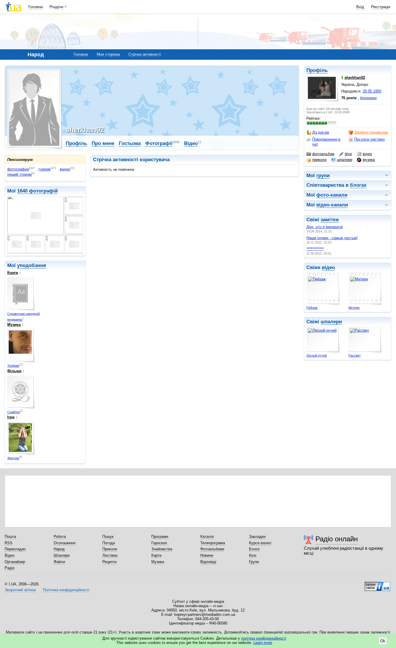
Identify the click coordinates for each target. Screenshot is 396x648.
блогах (358, 185)
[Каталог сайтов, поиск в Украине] (377, 584)
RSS (8, 543)
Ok (382, 641)
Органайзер (15, 562)
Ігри (10, 417)
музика (369, 159)
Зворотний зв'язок (20, 590)
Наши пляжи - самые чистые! (332, 238)
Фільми (14, 371)
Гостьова (130, 143)
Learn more (262, 642)
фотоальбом (323, 154)
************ (315, 249)
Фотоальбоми (212, 549)
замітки (330, 219)
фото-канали (331, 195)
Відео (191, 143)
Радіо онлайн (336, 539)
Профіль (317, 70)
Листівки (109, 555)
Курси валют (260, 543)
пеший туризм (19, 174)
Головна (35, 7)
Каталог (207, 536)
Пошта (10, 536)
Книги (12, 273)
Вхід (360, 7)
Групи (254, 562)
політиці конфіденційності (263, 638)
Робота (60, 536)
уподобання (31, 265)
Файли (59, 562)
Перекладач (15, 549)
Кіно (252, 555)
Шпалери (62, 555)
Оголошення (64, 543)
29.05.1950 (372, 91)
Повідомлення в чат (326, 141)
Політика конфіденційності (66, 590)
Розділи (56, 7)
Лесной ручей (316, 355)
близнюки (368, 98)
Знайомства (161, 549)
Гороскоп (159, 543)
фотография (18, 169)
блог (348, 154)
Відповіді (208, 562)
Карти (156, 555)
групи (323, 175)
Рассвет (354, 355)
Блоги (254, 549)
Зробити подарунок (371, 132)
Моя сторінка (108, 54)
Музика (14, 324)
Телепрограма (212, 543)
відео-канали (332, 205)
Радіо (9, 568)
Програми (159, 536)
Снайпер (13, 412)
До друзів (320, 132)
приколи (319, 159)
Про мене (103, 143)
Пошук (108, 536)
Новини (206, 555)
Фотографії (158, 143)
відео (367, 154)
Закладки (257, 536)
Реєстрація (380, 7)
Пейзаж (311, 307)
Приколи (109, 549)
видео (65, 169)
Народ (59, 549)
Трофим (13, 365)
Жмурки (13, 458)
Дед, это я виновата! (324, 227)
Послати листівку (369, 139)
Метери (353, 307)
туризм (44, 169)
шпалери (344, 159)
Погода (108, 543)
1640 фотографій (37, 191)
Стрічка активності (144, 54)
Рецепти (109, 562)
